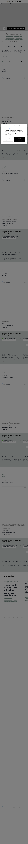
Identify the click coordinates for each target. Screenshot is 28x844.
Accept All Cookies (19, 139)
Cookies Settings (8, 139)
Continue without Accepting (20, 125)
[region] (14, 134)
